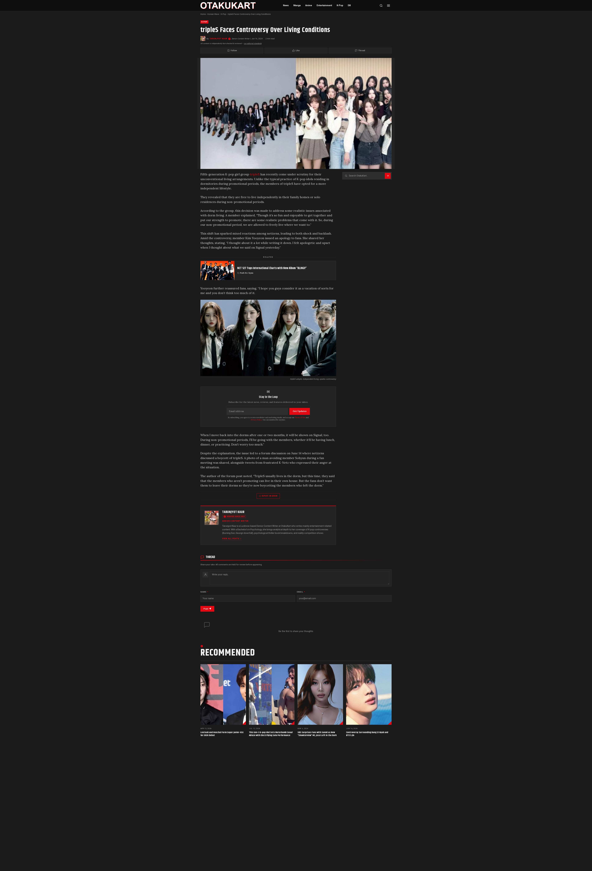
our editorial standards (253, 43)
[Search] (381, 5)
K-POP (204, 22)
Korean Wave (213, 14)
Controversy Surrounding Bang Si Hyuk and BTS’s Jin (367, 734)
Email (301, 592)
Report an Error (270, 495)
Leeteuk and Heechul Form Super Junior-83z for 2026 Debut (222, 734)
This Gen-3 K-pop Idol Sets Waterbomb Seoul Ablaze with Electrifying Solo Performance (271, 734)
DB (349, 5)
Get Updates (299, 411)
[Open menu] (388, 5)
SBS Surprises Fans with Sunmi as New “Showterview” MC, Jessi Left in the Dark (317, 734)
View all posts (230, 538)
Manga (297, 5)
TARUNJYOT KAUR (218, 39)
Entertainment (324, 5)
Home (203, 14)
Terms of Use (300, 417)
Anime (308, 5)
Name (204, 592)
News (286, 5)
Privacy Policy (256, 420)
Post (206, 609)
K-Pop (340, 5)
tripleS (255, 174)
